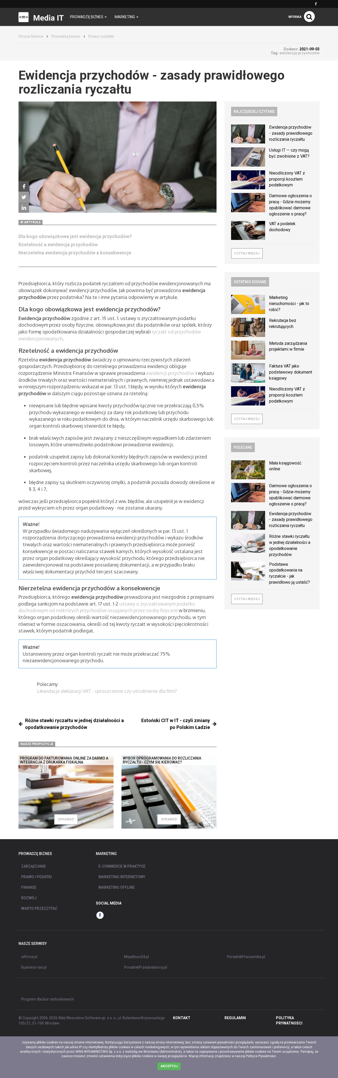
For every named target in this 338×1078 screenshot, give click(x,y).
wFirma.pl (29, 957)
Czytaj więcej (247, 253)
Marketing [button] (125, 17)
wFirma (295, 17)
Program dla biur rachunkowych (47, 999)
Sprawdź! (66, 819)
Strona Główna (30, 36)
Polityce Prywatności (261, 1056)
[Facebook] (23, 186)
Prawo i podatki (101, 36)
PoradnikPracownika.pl (246, 957)
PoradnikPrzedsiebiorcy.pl (145, 967)
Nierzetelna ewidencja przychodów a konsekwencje (74, 252)
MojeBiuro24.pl (136, 957)
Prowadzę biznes (65, 36)
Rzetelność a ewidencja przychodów (58, 244)
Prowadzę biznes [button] (87, 17)
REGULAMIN (235, 1018)
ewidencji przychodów (170, 373)
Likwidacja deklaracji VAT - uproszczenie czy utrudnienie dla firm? (107, 691)
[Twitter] (23, 197)
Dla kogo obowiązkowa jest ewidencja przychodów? (75, 236)
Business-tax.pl (33, 967)
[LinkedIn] (23, 207)
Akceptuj (169, 1066)
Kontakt (181, 1018)
